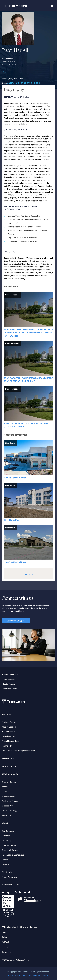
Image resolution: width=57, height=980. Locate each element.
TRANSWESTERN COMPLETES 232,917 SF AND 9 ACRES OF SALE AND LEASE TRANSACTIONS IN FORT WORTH (28, 332)
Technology (7, 746)
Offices (5, 860)
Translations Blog (9, 811)
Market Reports (10, 766)
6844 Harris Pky (11, 520)
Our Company (8, 831)
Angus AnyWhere (9, 877)
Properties (8, 758)
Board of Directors (9, 845)
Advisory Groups (9, 722)
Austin (4, 932)
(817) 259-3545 (15, 78)
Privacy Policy (14, 975)
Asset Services (8, 732)
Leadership (6, 841)
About (5, 823)
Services (6, 714)
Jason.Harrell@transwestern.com (23, 83)
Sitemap (45, 975)
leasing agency (9, 679)
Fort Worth (6, 942)
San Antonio (6, 952)
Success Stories (8, 806)
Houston (5, 947)
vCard (4, 72)
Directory (6, 836)
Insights (5, 787)
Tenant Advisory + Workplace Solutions (18, 751)
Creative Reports (9, 782)
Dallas (4, 937)
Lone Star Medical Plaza (15, 562)
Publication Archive (10, 801)
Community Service (10, 850)
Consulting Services (10, 741)
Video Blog (6, 815)
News (4, 792)
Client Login (7, 872)
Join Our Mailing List (16, 621)
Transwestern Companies (13, 855)
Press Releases (8, 796)
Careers (5, 864)
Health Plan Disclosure (31, 975)
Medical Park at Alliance (15, 478)
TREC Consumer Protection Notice (15, 960)
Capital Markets (9, 684)
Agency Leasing (9, 727)
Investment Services (10, 689)
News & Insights (10, 774)
